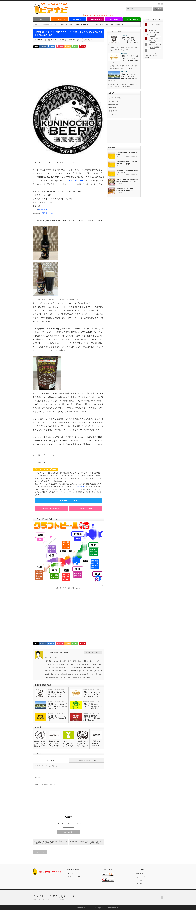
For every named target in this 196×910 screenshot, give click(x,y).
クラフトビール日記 (59, 19)
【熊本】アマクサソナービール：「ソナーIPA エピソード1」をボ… (54, 744)
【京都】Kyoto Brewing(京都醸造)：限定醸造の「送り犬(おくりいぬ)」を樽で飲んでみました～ (51, 842)
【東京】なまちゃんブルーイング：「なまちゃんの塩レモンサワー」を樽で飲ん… (92, 706)
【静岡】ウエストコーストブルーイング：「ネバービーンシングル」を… (82, 745)
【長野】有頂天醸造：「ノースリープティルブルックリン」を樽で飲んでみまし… (57, 694)
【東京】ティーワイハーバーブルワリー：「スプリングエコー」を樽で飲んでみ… (92, 694)
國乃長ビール (43, 210)
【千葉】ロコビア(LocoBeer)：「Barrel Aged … (96, 743)
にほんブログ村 (86, 508)
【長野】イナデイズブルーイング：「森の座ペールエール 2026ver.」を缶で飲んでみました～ (123, 77)
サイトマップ (139, 883)
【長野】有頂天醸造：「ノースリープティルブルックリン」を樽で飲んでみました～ (123, 41)
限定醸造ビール (77, 19)
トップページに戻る (40, 852)
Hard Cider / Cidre (96, 19)
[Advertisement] (68, 65)
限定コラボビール (114, 111)
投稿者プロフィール (94, 652)
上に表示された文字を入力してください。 (68, 823)
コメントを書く (76, 40)
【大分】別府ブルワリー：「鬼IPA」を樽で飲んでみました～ (57, 718)
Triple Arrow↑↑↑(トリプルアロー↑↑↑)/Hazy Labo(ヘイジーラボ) (153, 32)
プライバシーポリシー (142, 877)
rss (159, 4)
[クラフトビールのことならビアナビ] (51, 12)
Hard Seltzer (114, 19)
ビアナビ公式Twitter (69, 501)
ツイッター (80, 486)
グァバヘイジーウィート (74, 181)
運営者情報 (139, 880)
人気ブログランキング (52, 508)
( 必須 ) (38, 777)
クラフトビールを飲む (74, 876)
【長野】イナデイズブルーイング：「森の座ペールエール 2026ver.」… (57, 706)
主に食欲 (70, 873)
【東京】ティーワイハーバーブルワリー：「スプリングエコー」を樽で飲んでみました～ (123, 59)
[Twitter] (162, 897)
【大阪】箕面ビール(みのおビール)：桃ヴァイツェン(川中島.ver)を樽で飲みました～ (85, 842)
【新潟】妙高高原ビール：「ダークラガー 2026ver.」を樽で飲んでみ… (92, 718)
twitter (162, 4)
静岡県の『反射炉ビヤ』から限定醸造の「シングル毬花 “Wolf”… (39, 744)
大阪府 (64, 40)
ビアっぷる (89, 40)
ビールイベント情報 (132, 19)
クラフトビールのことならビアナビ (55, 896)
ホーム (41, 19)
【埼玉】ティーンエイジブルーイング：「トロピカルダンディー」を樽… (68, 745)
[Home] (36, 24)
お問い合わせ (139, 873)
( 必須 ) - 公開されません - (45, 784)
